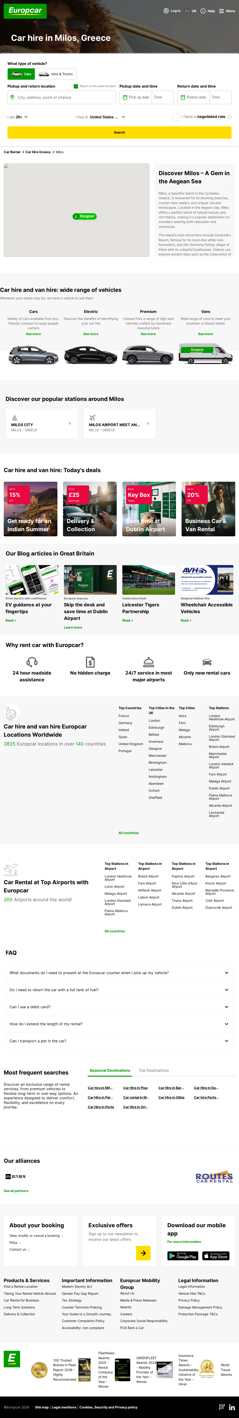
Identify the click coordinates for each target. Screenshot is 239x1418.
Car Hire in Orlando (136, 1107)
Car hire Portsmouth (207, 1097)
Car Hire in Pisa (135, 1088)
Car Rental (12, 152)
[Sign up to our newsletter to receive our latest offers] (143, 1253)
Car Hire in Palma (101, 1097)
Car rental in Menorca (136, 1097)
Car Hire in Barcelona (171, 1088)
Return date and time (196, 86)
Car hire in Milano (101, 1088)
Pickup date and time (139, 86)
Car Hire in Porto (101, 1107)
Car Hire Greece (38, 152)
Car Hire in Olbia (171, 1097)
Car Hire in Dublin (207, 1088)
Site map (42, 1407)
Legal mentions (64, 1407)
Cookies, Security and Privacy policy (108, 1407)
